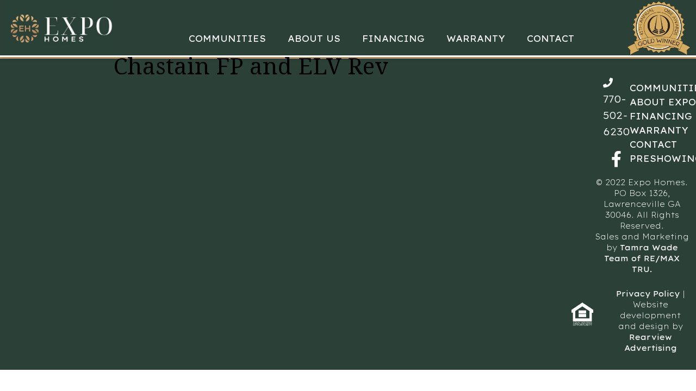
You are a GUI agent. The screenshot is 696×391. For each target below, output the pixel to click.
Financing (393, 38)
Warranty (475, 38)
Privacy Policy (648, 294)
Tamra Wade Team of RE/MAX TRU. (642, 258)
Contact (550, 38)
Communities (227, 38)
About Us (314, 38)
